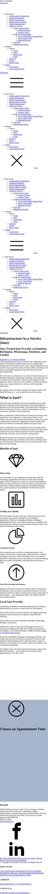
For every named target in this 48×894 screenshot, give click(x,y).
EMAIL (27, 893)
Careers (11, 61)
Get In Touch (13, 67)
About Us (12, 59)
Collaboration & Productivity (19, 16)
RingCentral (17, 55)
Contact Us (4, 3)
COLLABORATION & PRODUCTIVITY (15, 871)
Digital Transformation (17, 20)
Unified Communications (22, 34)
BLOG (29, 884)
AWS (15, 53)
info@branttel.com (6, 821)
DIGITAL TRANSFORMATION (23, 873)
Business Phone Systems (17, 22)
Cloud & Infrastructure (17, 24)
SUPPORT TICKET (7, 893)
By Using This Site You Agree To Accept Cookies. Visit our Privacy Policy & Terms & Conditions (21, 859)
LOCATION (19, 893)
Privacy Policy (14, 63)
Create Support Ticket (16, 69)
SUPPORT (4, 73)
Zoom (15, 57)
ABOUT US (13, 884)
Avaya (15, 51)
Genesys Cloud (23, 32)
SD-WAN (16, 42)
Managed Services (24, 40)
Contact (7, 65)
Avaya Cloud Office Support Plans (30, 36)
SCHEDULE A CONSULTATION (12, 360)
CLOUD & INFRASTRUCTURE (18, 875)
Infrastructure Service (20, 44)
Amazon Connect (24, 30)
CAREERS (22, 884)
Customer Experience (16, 18)
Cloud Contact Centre (21, 28)
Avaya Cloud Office (25, 38)
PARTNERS (4, 884)
